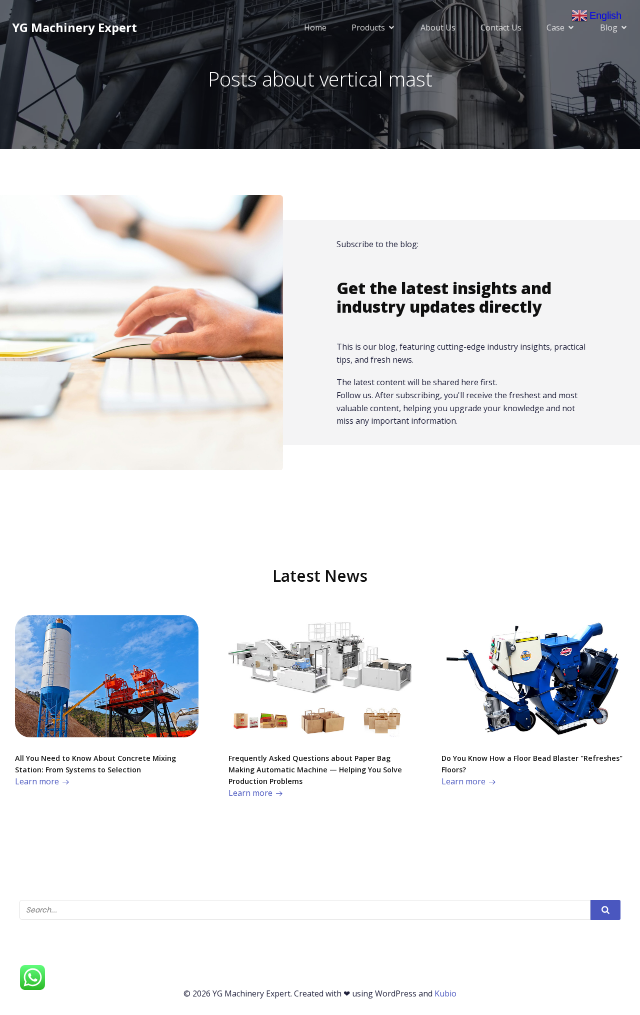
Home (315, 27)
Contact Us (501, 27)
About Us (438, 27)
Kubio (445, 993)
